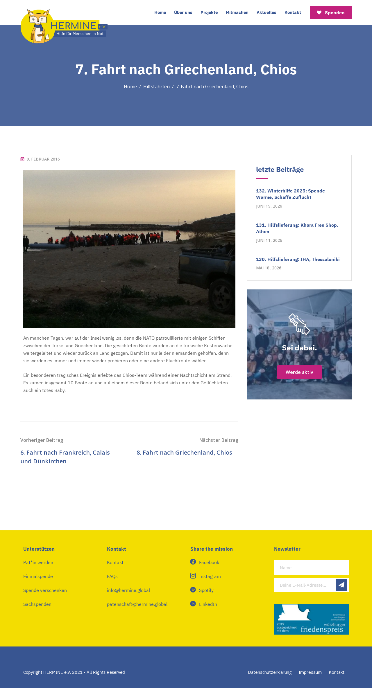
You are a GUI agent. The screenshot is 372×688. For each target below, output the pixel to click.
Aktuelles (266, 12)
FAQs (112, 576)
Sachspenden (37, 604)
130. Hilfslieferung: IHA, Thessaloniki (298, 259)
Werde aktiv (299, 372)
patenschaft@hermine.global (137, 604)
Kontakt (293, 12)
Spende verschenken (45, 590)
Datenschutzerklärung (270, 672)
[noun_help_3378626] (299, 324)
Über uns (183, 12)
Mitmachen (237, 12)
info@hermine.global (128, 590)
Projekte (209, 12)
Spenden (334, 12)
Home (160, 12)
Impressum (310, 672)
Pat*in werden (38, 562)
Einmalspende (38, 576)
